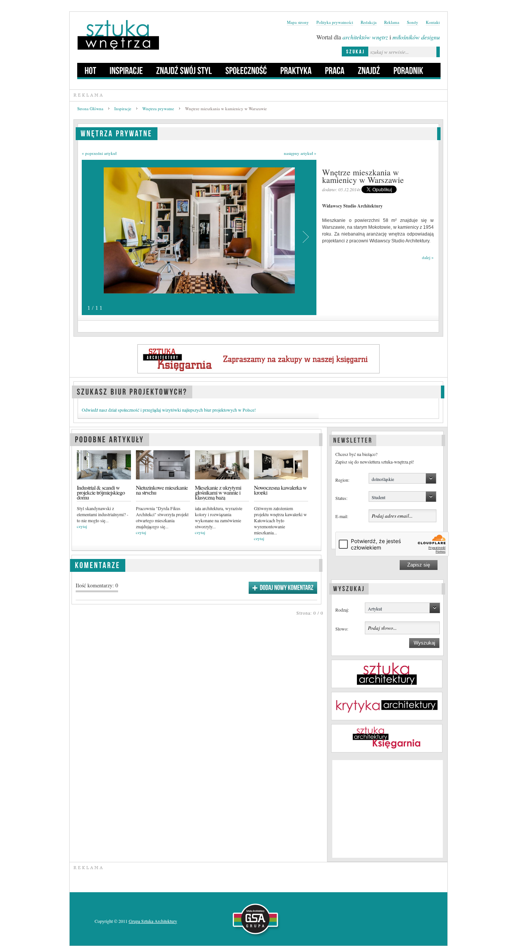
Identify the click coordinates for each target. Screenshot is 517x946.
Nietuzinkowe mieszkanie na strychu (162, 490)
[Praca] (335, 70)
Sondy (412, 22)
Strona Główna (90, 108)
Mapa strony (298, 22)
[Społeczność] (246, 70)
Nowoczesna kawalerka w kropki (280, 490)
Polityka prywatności (334, 22)
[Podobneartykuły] (109, 438)
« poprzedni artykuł (99, 153)
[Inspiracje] (126, 70)
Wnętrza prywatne (158, 108)
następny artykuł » (300, 153)
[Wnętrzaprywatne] (117, 132)
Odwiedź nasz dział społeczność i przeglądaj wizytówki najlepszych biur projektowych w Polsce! (169, 410)
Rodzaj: (342, 610)
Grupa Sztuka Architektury (153, 921)
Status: (341, 498)
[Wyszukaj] (349, 587)
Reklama (391, 22)
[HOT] (90, 70)
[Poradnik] (408, 70)
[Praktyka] (296, 70)
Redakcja (369, 22)
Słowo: (341, 629)
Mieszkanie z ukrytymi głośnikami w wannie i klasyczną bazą (218, 492)
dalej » (428, 257)
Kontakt (433, 22)
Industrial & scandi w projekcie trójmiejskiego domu (101, 492)
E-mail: (341, 516)
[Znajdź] (369, 70)
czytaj (82, 526)
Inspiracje (122, 108)
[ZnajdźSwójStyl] (184, 70)
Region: (342, 480)
